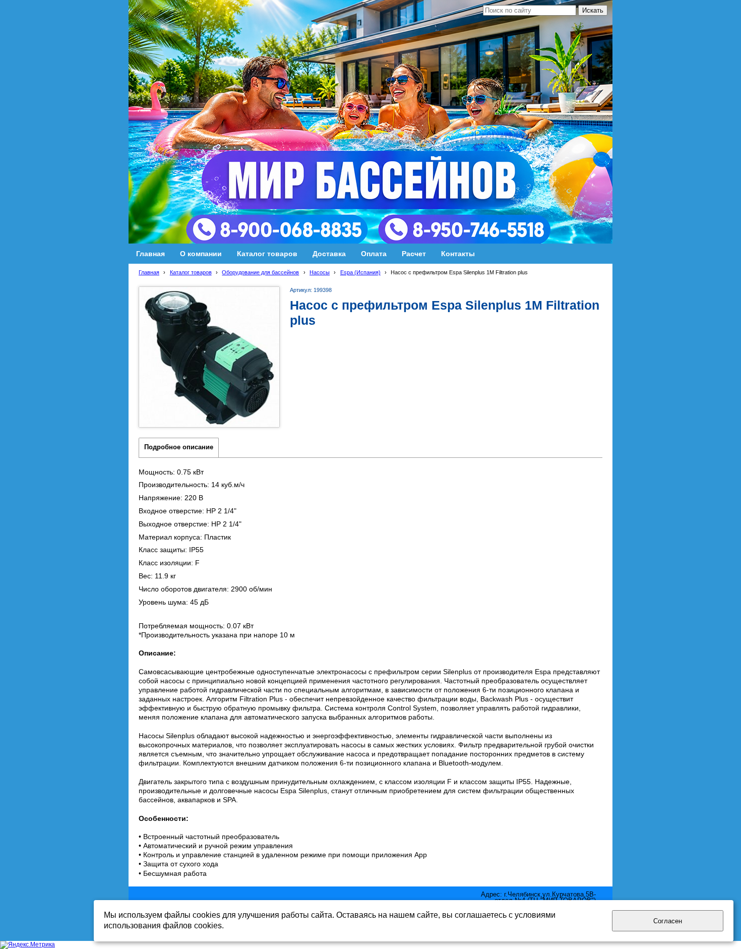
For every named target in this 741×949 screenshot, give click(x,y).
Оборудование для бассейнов (260, 272)
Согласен (667, 921)
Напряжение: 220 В (171, 498)
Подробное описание (178, 447)
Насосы (320, 272)
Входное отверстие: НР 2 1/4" (187, 511)
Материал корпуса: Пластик (185, 537)
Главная (149, 272)
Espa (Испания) (360, 272)
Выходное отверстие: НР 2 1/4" (190, 524)
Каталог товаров (191, 272)
